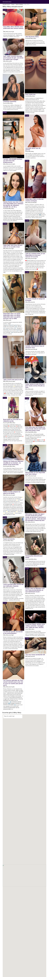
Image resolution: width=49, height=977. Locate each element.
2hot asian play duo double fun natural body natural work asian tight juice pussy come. (35, 428)
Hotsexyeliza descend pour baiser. (34, 556)
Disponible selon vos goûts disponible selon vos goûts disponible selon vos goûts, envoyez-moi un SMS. (12, 316)
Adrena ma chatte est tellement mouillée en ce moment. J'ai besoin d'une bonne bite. (13, 462)
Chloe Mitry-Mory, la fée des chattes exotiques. (34, 200)
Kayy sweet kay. (30, 94)
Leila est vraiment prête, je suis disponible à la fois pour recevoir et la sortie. (35, 255)
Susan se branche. (9, 539)
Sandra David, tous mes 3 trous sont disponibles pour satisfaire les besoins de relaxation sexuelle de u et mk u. (13, 204)
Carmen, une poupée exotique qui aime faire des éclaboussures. (12, 160)
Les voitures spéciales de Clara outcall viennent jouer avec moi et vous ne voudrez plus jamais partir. (13, 682)
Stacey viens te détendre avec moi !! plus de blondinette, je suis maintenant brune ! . (35, 590)
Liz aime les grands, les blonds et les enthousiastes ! (13, 632)
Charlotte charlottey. (10, 101)
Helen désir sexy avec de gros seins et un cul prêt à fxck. (12, 246)
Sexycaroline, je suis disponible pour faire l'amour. (35, 473)
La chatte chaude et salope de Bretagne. (35, 299)
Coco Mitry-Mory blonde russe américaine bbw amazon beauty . (13, 28)
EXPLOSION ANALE (7, 1)
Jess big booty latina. (32, 36)
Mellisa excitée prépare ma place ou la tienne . (11, 492)
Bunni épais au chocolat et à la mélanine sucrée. (13, 420)
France (12, 4)
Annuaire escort (6, 4)
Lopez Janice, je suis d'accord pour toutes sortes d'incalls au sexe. (35, 385)
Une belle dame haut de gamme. (32, 149)
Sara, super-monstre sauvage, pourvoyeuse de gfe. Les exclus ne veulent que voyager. (13, 57)
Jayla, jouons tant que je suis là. (13, 379)
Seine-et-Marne (19, 4)
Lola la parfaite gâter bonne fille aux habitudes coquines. (13, 585)
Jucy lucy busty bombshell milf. (35, 654)
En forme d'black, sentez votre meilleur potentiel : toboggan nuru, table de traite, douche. (35, 625)
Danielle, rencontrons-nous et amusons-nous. (34, 346)
